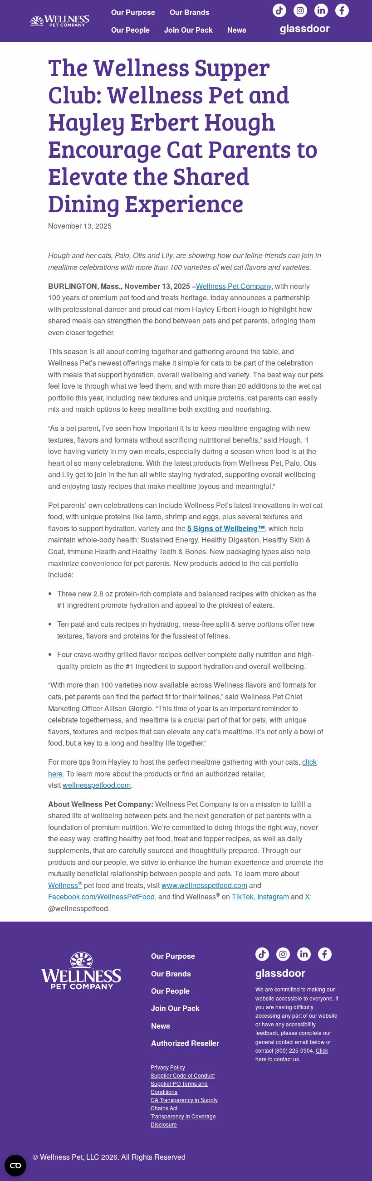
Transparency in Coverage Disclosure (183, 1120)
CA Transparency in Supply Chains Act (184, 1104)
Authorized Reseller (185, 1043)
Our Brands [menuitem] (190, 12)
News (160, 1025)
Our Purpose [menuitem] (133, 12)
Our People (170, 991)
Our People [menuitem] (130, 29)
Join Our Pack (175, 1008)
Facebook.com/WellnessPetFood (101, 896)
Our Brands (171, 973)
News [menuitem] (236, 29)
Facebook (342, 10)
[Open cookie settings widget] (15, 1165)
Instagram (301, 10)
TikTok (280, 10)
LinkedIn (321, 10)
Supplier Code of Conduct (183, 1075)
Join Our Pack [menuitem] (188, 29)
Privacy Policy (168, 1067)
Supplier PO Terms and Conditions (179, 1087)
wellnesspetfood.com (97, 785)
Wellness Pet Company (233, 286)
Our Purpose (173, 956)
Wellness (63, 885)
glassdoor (305, 27)
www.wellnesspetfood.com (204, 885)
